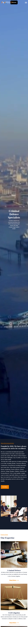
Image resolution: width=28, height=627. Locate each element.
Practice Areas (4, 534)
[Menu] (26, 2)
